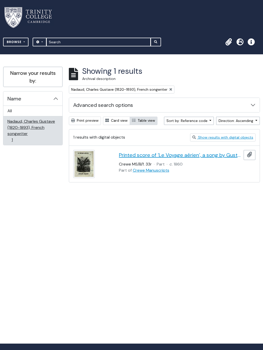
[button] (228, 42)
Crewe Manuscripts (151, 170)
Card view (119, 120)
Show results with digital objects (225, 137)
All (9, 111)
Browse (15, 42)
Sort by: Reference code (187, 120)
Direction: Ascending (236, 120)
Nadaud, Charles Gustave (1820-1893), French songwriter (31, 130)
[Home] (31, 17)
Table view (146, 120)
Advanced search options (103, 105)
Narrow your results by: (33, 77)
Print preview (87, 120)
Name (14, 98)
